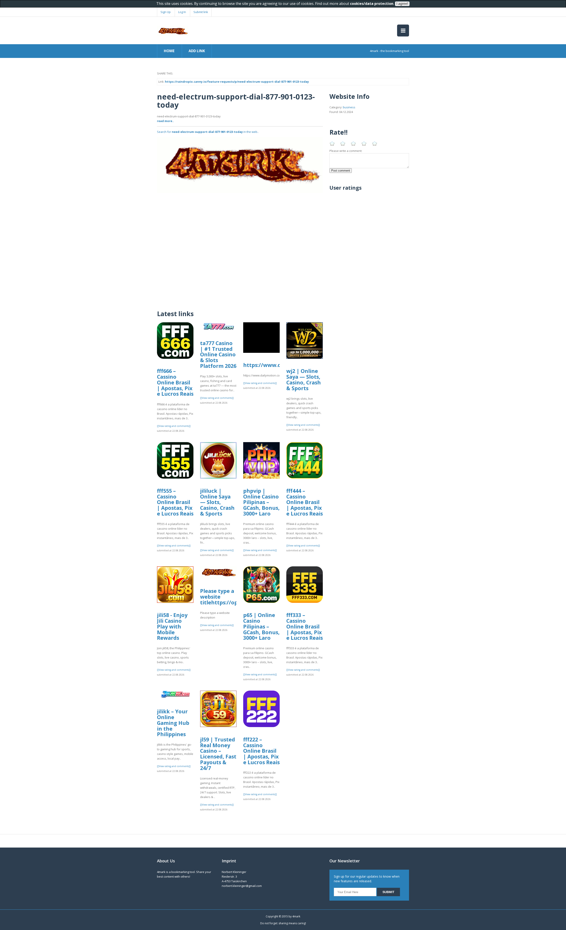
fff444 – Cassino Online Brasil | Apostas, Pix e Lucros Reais (304, 502)
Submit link (200, 12)
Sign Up (166, 12)
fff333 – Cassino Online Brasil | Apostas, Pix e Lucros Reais (304, 626)
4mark (296, 916)
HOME (169, 50)
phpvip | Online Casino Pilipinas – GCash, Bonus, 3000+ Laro (261, 502)
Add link (197, 50)
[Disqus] (240, 248)
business (349, 107)
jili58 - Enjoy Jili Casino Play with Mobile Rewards (172, 626)
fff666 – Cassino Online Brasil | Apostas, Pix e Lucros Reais (175, 382)
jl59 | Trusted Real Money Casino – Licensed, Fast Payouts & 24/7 (218, 753)
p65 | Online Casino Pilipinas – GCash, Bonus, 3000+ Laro (261, 626)
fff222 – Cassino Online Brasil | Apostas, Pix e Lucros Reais (261, 751)
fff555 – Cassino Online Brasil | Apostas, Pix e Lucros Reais (175, 502)
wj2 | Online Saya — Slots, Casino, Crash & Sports (303, 379)
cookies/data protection (371, 3)
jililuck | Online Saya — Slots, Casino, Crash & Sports (217, 502)
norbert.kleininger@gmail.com (242, 886)
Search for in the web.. (208, 132)
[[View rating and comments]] (174, 426)
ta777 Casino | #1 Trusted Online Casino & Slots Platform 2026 (218, 354)
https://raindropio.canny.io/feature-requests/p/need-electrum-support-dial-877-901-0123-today (237, 82)
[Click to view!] (240, 165)
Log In (182, 12)
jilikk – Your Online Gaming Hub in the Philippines (173, 723)
